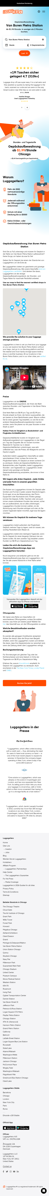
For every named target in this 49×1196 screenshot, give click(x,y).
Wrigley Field (8, 1068)
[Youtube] (14, 1171)
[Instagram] (10, 1171)
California (6, 1031)
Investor (8, 849)
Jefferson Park (8, 1005)
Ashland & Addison (10, 933)
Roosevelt (7, 1045)
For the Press (8, 878)
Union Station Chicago (12, 949)
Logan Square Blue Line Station (15, 1041)
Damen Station (9, 999)
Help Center (7, 872)
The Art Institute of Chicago (13, 913)
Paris (5, 1105)
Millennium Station (10, 1058)
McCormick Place (10, 1064)
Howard (6, 926)
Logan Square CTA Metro (13, 1012)
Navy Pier (6, 959)
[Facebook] (3, 1171)
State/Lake (7, 1048)
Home (5, 842)
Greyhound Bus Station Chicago (15, 1078)
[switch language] (38, 11)
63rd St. (6, 985)
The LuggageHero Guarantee (16, 875)
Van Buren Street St (10, 1002)
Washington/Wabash (11, 1071)
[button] (24, 309)
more (27, 92)
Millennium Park (9, 962)
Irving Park (7, 992)
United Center (8, 972)
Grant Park (7, 916)
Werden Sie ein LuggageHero (14, 859)
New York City (8, 1102)
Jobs (7, 852)
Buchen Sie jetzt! (24, 683)
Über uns (6, 846)
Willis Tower (7, 920)
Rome (5, 1109)
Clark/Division (8, 936)
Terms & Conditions (10, 892)
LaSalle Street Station (11, 1038)
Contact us (7, 1166)
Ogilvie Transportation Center (14, 995)
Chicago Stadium (10, 969)
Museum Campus (10, 975)
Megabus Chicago (10, 929)
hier (4, 624)
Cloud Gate (7, 910)
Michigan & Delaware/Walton (14, 943)
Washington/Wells (10, 1054)
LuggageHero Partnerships (16, 869)
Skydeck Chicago (10, 956)
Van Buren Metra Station (12, 946)
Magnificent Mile (9, 1074)
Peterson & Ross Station (12, 1008)
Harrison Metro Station (12, 1025)
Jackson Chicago (10, 1061)
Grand (5, 939)
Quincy (5, 952)
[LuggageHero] (13, 13)
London (6, 1099)
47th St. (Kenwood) (10, 1022)
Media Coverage (11, 882)
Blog (4, 855)
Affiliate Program (9, 865)
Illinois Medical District (11, 979)
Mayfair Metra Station (11, 1015)
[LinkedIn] (17, 1171)
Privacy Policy (8, 888)
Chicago (6, 1096)
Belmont (6, 1035)
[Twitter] (7, 1171)
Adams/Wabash (9, 1051)
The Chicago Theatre (11, 906)
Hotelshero (7, 862)
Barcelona (7, 1092)
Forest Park (7, 923)
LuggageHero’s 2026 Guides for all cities (19, 885)
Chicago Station (9, 1018)
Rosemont (7, 989)
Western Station (9, 982)
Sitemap (6, 895)
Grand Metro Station (11, 1028)
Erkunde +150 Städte (11, 1115)
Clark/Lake (7, 1081)
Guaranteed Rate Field (11, 966)
